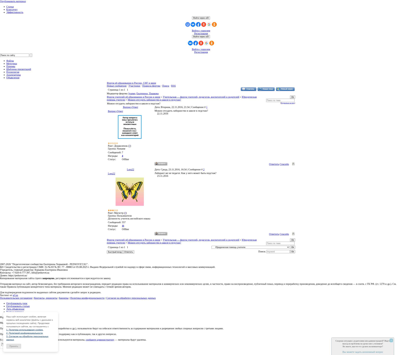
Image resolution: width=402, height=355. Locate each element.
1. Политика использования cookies (24, 330)
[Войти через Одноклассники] (214, 24)
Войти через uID (201, 18)
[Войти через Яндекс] (203, 24)
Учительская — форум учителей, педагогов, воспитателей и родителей (201, 97)
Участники (134, 85)
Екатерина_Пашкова (147, 93)
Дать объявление (15, 309)
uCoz (15, 295)
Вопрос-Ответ (130, 107)
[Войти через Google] (209, 24)
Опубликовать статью (18, 306)
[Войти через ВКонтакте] (193, 24)
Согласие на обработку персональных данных (131, 298)
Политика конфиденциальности (87, 298)
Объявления (12, 77)
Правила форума (151, 85)
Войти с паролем (201, 30)
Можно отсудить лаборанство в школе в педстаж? (154, 99)
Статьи (10, 6)
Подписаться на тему (288, 103)
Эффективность (14, 12)
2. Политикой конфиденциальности (24, 333)
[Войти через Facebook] (198, 24)
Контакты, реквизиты (45, 298)
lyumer (131, 93)
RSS (173, 85)
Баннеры (63, 298)
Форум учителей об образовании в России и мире (133, 97)
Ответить (274, 164)
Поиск (165, 85)
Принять (13, 346)
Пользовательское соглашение (16, 298)
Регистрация (201, 33)
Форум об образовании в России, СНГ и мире (131, 83)
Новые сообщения (116, 85)
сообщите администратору (100, 339)
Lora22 (130, 169)
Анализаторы (13, 75)
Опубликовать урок (16, 303)
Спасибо (284, 164)
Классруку (12, 9)
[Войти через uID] (187, 24)
